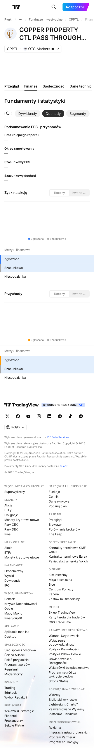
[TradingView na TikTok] (70, 416)
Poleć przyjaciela (16, 660)
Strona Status (58, 681)
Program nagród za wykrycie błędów (63, 674)
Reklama (55, 727)
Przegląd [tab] (11, 86)
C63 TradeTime (60, 622)
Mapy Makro (13, 613)
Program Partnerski (62, 737)
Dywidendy (12, 580)
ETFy (8, 510)
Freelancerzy (13, 720)
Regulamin (11, 669)
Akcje (8, 505)
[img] (53, 49)
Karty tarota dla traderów (67, 617)
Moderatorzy (13, 674)
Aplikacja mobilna (16, 632)
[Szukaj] (53, 7)
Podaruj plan (58, 506)
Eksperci (10, 716)
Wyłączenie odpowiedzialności (62, 642)
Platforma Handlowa (63, 714)
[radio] (59, 193)
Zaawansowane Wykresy (66, 709)
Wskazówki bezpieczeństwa (69, 667)
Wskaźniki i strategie (19, 711)
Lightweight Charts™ (63, 704)
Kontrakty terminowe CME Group (67, 549)
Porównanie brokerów (64, 529)
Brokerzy (55, 524)
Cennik (54, 496)
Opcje (8, 608)
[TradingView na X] (7, 416)
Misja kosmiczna (60, 579)
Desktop (10, 636)
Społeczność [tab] (53, 86)
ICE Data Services (58, 437)
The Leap (55, 534)
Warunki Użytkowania (64, 635)
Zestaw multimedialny (64, 599)
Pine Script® (13, 618)
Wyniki (9, 576)
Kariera (54, 594)
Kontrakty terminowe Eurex (68, 556)
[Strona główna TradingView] (16, 7)
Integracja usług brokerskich (69, 732)
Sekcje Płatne (14, 725)
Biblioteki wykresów (63, 699)
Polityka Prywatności (63, 649)
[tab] (27, 113)
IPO (7, 585)
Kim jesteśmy (58, 575)
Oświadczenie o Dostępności (60, 661)
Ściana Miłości (14, 655)
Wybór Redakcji (15, 697)
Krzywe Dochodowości (20, 604)
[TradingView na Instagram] (39, 416)
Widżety (55, 695)
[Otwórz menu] (6, 7)
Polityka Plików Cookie (65, 654)
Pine (7, 534)
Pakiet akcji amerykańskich (68, 561)
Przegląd (55, 520)
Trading (9, 688)
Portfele (10, 599)
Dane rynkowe (59, 501)
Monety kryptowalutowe (21, 520)
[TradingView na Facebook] (18, 416)
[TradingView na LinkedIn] (49, 416)
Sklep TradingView (62, 612)
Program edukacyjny (63, 742)
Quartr (63, 466)
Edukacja (10, 692)
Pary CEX (11, 524)
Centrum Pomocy (61, 589)
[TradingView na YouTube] (28, 416)
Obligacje (11, 515)
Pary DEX (11, 529)
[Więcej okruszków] (21, 19)
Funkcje (54, 492)
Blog (52, 584)
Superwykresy (14, 492)
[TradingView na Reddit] (81, 416)
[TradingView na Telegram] (60, 416)
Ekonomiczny (13, 571)
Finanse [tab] (30, 86)
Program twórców (17, 664)
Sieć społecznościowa (20, 650)
